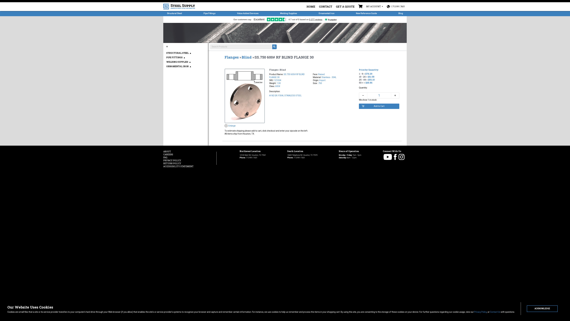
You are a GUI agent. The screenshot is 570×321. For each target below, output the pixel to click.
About (167, 151)
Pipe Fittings (210, 13)
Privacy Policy (480, 312)
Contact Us (495, 312)
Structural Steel (174, 13)
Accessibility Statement (178, 166)
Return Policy (172, 163)
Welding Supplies (288, 13)
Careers (168, 154)
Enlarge (232, 126)
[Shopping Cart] (360, 6)
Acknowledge (542, 308)
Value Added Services (248, 13)
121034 (277, 80)
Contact (325, 6)
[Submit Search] (274, 46)
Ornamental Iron (326, 13)
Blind (247, 57)
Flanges (232, 57)
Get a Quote (345, 6)
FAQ (165, 157)
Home (311, 6)
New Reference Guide (366, 13)
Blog (400, 13)
